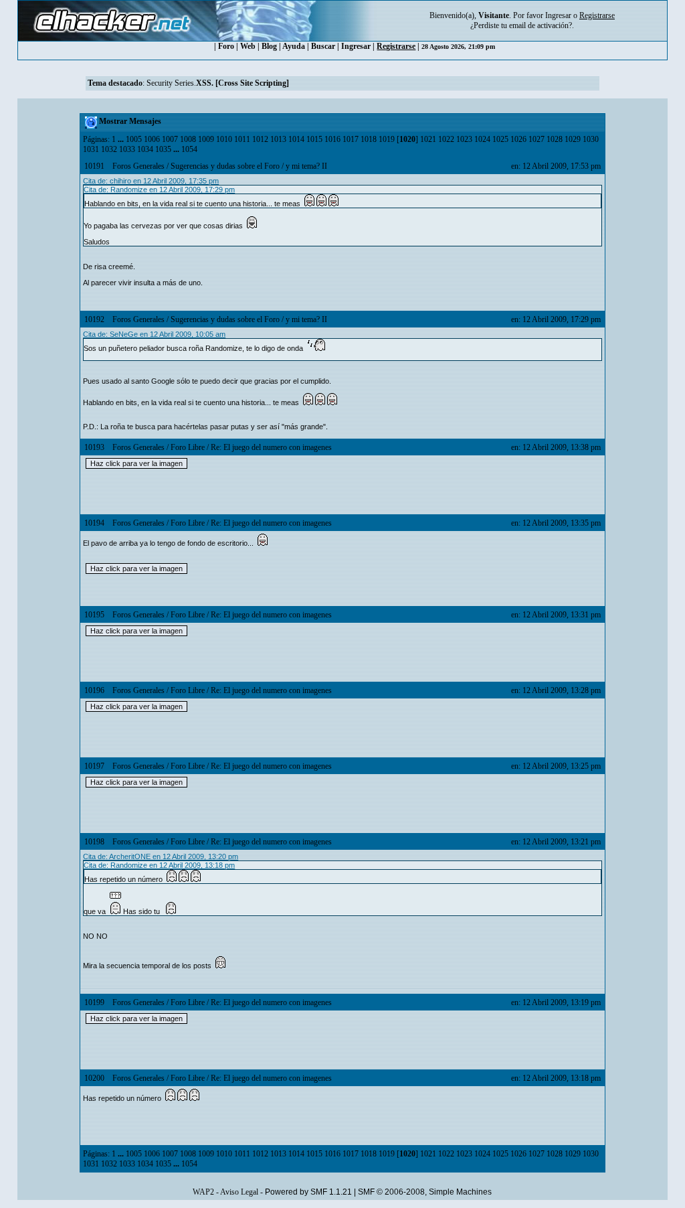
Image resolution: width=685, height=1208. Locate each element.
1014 (296, 139)
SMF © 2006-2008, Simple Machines (425, 1192)
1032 (109, 149)
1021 (428, 139)
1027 (536, 139)
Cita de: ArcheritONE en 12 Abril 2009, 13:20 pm (160, 856)
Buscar (323, 46)
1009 (206, 139)
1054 (189, 149)
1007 (170, 139)
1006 (152, 139)
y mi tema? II (306, 166)
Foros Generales (138, 166)
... (122, 139)
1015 (314, 139)
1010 (224, 139)
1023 (464, 139)
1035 (163, 149)
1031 (91, 149)
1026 (518, 139)
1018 (369, 139)
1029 (573, 139)
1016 (332, 139)
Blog (269, 46)
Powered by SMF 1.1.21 (308, 1192)
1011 (242, 139)
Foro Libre (188, 447)
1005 (134, 139)
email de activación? (540, 25)
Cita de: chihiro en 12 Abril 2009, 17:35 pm (151, 181)
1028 (555, 139)
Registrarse (396, 46)
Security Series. (217, 83)
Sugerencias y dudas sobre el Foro (225, 166)
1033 (127, 149)
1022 (446, 139)
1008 (188, 139)
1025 (500, 139)
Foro (226, 46)
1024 (482, 139)
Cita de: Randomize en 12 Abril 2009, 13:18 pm (159, 865)
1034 (145, 149)
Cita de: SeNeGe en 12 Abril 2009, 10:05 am (154, 334)
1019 (387, 139)
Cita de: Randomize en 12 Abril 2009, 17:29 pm (159, 189)
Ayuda (293, 46)
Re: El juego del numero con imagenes (271, 447)
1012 (260, 139)
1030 (591, 139)
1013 (278, 139)
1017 (350, 139)
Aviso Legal (239, 1192)
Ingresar (558, 15)
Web (248, 46)
